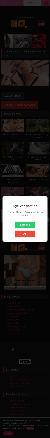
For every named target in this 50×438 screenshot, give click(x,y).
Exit (25, 233)
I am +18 (25, 225)
